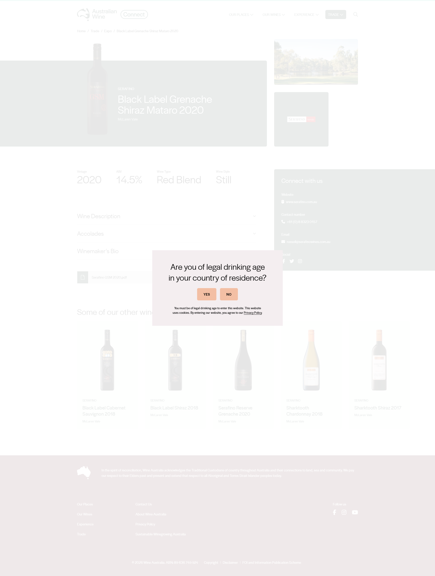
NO (229, 294)
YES (206, 294)
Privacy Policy (253, 312)
